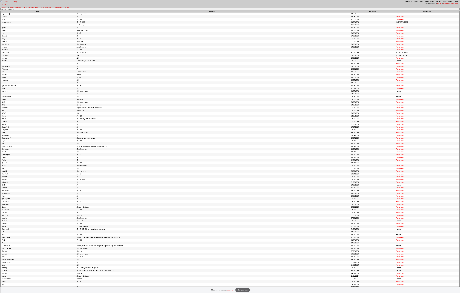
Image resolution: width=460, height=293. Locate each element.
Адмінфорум (58, 7)
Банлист (67, 7)
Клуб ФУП (4, 7)
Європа (438, 1)
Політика (407, 1)
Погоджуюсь (243, 290)
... (12, 9)
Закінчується (427, 11)
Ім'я (37, 11)
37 (13, 9)
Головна (3, 4)
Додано (371, 11)
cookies (230, 290)
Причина (212, 11)
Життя (426, 1)
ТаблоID (432, 1)
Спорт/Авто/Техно (45, 7)
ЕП (412, 1)
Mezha (450, 1)
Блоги (416, 1)
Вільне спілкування (15, 7)
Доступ (456, 1)
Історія (421, 1)
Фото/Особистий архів (31, 7)
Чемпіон (444, 1)
